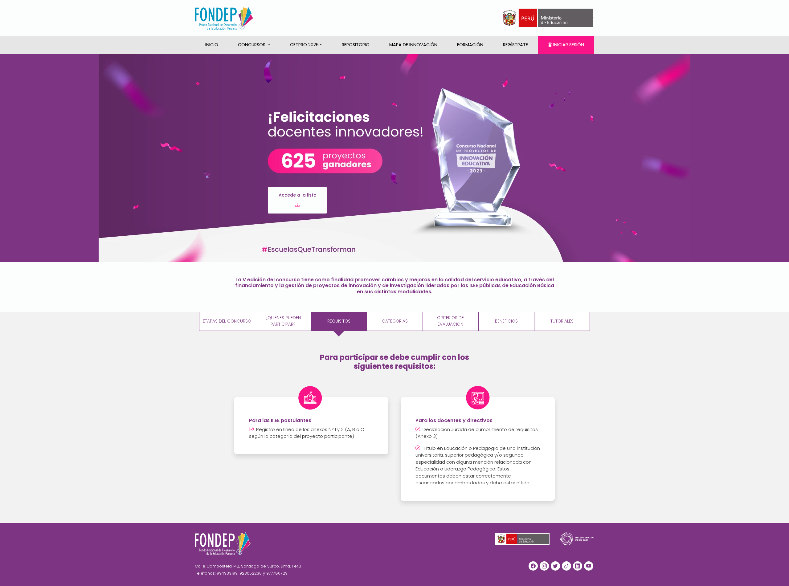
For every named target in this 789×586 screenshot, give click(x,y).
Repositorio (356, 45)
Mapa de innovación (413, 45)
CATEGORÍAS (395, 321)
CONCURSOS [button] (252, 45)
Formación (470, 45)
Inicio (211, 45)
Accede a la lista (298, 195)
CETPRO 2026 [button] (304, 45)
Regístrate (515, 45)
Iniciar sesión (568, 45)
